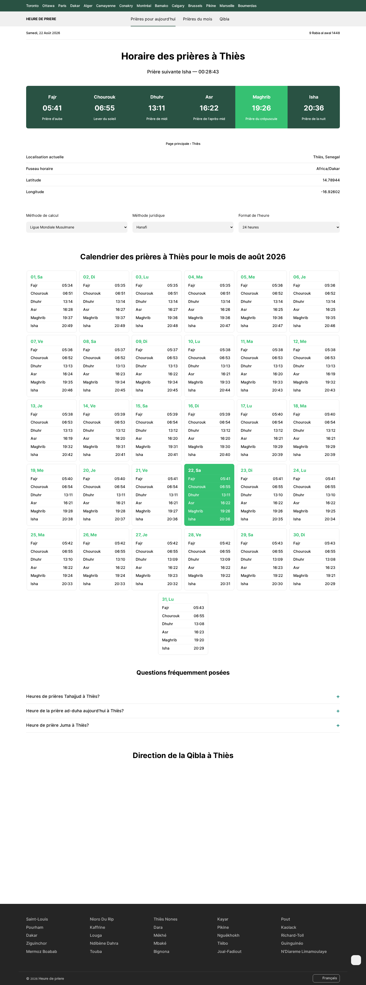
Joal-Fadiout (229, 951)
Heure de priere (41, 19)
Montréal (144, 5)
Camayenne (106, 5)
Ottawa (48, 5)
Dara (158, 927)
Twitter (177, 886)
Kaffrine (97, 927)
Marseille (227, 5)
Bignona (161, 951)
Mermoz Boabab (41, 951)
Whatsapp (200, 886)
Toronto (32, 5)
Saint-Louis (37, 919)
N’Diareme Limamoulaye (304, 951)
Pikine (211, 5)
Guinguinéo (292, 943)
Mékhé (160, 935)
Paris (62, 5)
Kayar (222, 919)
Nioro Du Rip (102, 919)
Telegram (189, 886)
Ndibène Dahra (104, 943)
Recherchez (337, 18)
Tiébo (222, 943)
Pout (285, 919)
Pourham (34, 927)
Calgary (178, 5)
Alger (88, 5)
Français (329, 978)
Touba (96, 951)
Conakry (126, 5)
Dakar (75, 5)
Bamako (161, 5)
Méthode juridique (148, 215)
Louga (96, 935)
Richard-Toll (292, 935)
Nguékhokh (228, 935)
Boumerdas (247, 5)
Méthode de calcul (42, 215)
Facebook (166, 886)
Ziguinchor (36, 943)
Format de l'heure (254, 215)
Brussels (195, 5)
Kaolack (288, 927)
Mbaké (160, 943)
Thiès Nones (166, 919)
